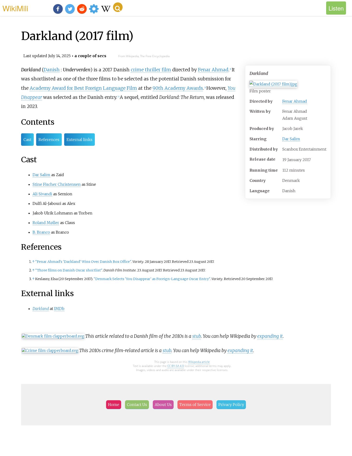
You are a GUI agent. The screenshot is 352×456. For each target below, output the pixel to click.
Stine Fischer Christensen (57, 184)
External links (79, 139)
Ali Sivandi (42, 193)
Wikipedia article (199, 362)
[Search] (118, 7)
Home (113, 404)
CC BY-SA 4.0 (175, 366)
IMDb (59, 308)
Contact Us (137, 404)
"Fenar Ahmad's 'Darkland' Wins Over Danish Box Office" (83, 261)
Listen (336, 8)
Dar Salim (291, 138)
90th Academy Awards (178, 88)
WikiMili (15, 7)
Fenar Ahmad (294, 101)
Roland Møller (46, 222)
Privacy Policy (231, 404)
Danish (52, 70)
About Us (163, 404)
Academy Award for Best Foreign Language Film (83, 88)
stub (196, 336)
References (49, 139)
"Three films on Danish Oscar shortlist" (68, 270)
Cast (27, 139)
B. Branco (41, 232)
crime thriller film (151, 70)
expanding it (270, 336)
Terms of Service (195, 404)
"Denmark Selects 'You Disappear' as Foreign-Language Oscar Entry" (152, 279)
